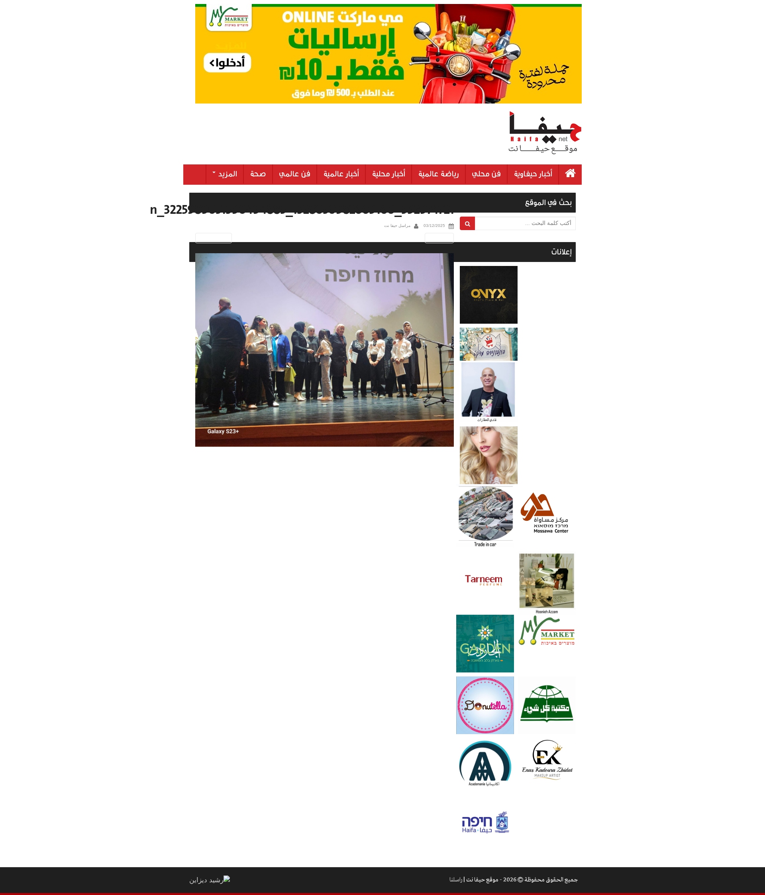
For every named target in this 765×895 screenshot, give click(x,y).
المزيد (226, 174)
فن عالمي (294, 174)
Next (440, 238)
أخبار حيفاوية (533, 174)
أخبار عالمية (341, 174)
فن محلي (486, 174)
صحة (258, 174)
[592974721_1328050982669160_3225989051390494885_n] (324, 350)
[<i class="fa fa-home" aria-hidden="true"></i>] (570, 174)
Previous (212, 238)
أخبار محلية (388, 174)
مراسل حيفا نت (397, 225)
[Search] (467, 223)
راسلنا (455, 880)
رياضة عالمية (438, 174)
